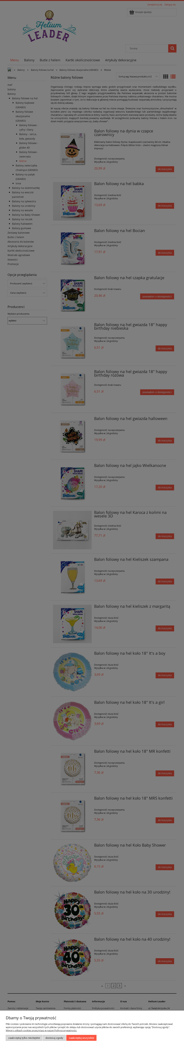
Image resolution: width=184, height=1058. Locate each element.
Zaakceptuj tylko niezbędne (24, 1037)
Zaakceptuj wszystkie (81, 1037)
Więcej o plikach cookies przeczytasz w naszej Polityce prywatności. (41, 1030)
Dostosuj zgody (54, 1037)
